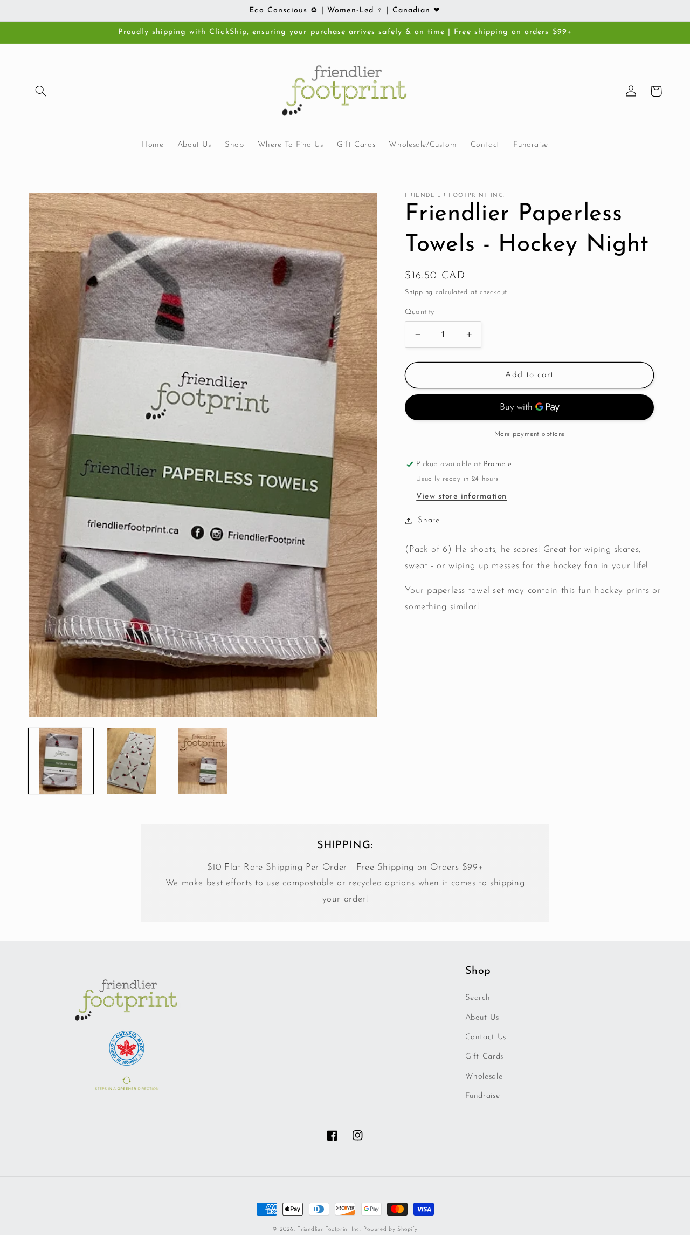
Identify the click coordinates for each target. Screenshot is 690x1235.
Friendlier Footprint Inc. (329, 1229)
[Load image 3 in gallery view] (202, 761)
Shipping (419, 292)
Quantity (419, 312)
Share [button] (428, 520)
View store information (461, 497)
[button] (41, 91)
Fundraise (482, 1096)
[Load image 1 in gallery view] (61, 761)
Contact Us (485, 1037)
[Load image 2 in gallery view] (131, 761)
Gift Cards (484, 1057)
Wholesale (484, 1077)
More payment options (529, 434)
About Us (482, 1018)
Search (478, 998)
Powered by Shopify (390, 1229)
